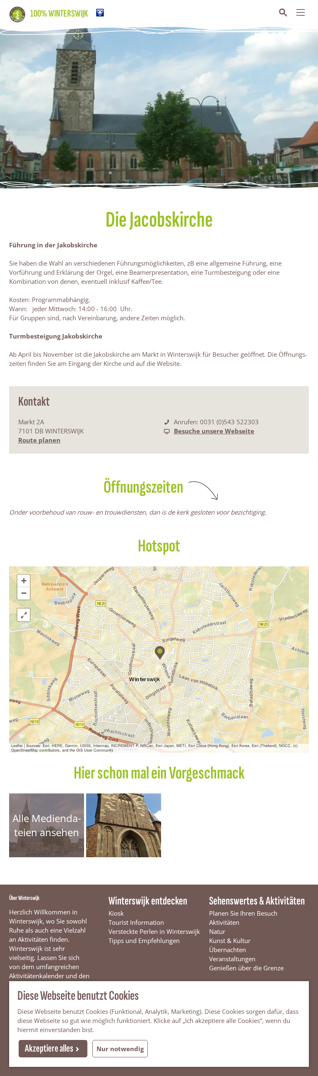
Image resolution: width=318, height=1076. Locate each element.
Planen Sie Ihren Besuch (243, 913)
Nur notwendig (120, 1049)
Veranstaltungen (232, 959)
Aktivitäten (224, 922)
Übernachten (227, 949)
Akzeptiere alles (49, 1048)
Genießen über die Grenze (246, 968)
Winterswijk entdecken (147, 901)
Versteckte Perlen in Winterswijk (154, 931)
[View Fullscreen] (23, 615)
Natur (217, 931)
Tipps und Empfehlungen (144, 940)
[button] (159, 651)
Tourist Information (136, 922)
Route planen (39, 440)
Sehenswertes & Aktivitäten (257, 901)
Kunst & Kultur (230, 940)
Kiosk (116, 913)
